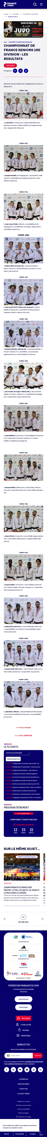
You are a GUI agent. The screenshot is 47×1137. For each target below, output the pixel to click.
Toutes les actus (13, 759)
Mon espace (39, 1134)
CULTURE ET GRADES (23, 1094)
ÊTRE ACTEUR (24, 1089)
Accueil (6, 14)
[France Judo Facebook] (6, 1069)
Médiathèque (25, 1036)
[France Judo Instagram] (27, 1069)
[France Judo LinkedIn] (40, 1069)
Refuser (6, 1134)
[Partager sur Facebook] (15, 71)
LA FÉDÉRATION (23, 1079)
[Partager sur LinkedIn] (26, 71)
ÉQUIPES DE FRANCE (23, 1084)
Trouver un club (26, 1025)
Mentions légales (23, 1113)
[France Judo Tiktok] (33, 1069)
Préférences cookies (23, 1101)
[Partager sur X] (20, 71)
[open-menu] (41, 4)
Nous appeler (23, 999)
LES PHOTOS (28, 735)
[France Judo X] (13, 1069)
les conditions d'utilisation (13, 1064)
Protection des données (23, 1105)
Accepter (33, 1134)
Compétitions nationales (30, 14)
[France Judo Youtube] (20, 1069)
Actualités (16, 14)
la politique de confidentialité (34, 1061)
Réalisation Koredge (24, 1116)
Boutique (26, 1030)
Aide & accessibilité (23, 1109)
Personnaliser (19, 1134)
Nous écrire (23, 1007)
